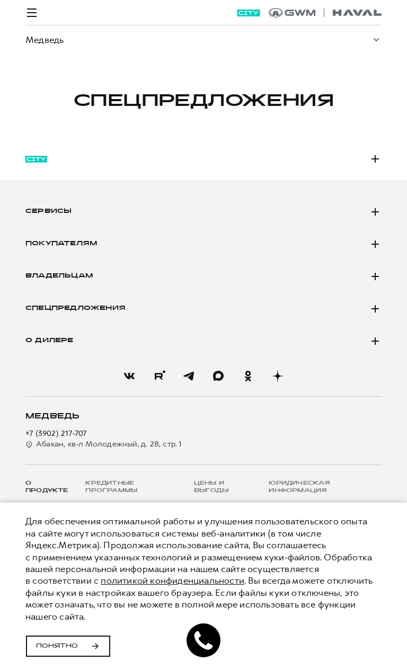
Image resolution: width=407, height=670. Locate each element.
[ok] (248, 376)
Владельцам (59, 276)
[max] (218, 376)
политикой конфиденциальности (172, 580)
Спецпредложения (75, 308)
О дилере (49, 340)
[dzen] (277, 376)
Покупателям (61, 243)
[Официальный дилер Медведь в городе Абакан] (325, 12)
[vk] (129, 376)
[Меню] (31, 12)
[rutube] (159, 376)
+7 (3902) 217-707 (55, 433)
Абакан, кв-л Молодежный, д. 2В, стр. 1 (109, 444)
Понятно (57, 646)
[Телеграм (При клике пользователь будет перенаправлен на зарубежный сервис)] (188, 376)
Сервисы (48, 211)
